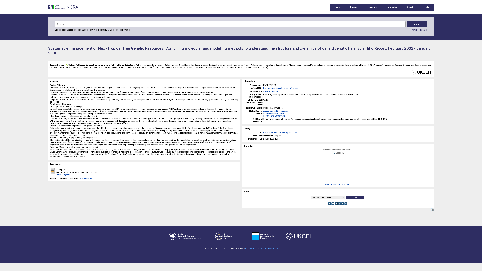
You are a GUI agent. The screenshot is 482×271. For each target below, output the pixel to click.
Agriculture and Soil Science (275, 111)
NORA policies (86, 178)
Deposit (410, 7)
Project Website (270, 91)
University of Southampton (270, 248)
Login (426, 7)
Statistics (392, 7)
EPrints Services (250, 248)
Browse (353, 7)
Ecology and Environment (274, 116)
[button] (432, 210)
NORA (72, 7)
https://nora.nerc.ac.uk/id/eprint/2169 (280, 132)
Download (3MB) (63, 175)
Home (337, 7)
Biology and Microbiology (274, 113)
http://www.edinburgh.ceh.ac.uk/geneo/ (280, 88)
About (372, 7)
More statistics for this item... (338, 184)
